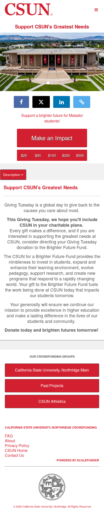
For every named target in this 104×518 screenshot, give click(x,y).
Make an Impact (52, 137)
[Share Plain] (81, 102)
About (10, 440)
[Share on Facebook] (21, 102)
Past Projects (52, 385)
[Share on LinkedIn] (61, 102)
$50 (38, 155)
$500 (80, 155)
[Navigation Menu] (96, 10)
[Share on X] (41, 102)
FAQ (9, 436)
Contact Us (14, 455)
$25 (24, 155)
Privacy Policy (17, 445)
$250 (66, 155)
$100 (52, 155)
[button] (8, 62)
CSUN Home (16, 450)
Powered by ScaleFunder (78, 460)
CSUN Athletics (52, 401)
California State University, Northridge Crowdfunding (51, 427)
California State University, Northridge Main (52, 370)
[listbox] (52, 62)
